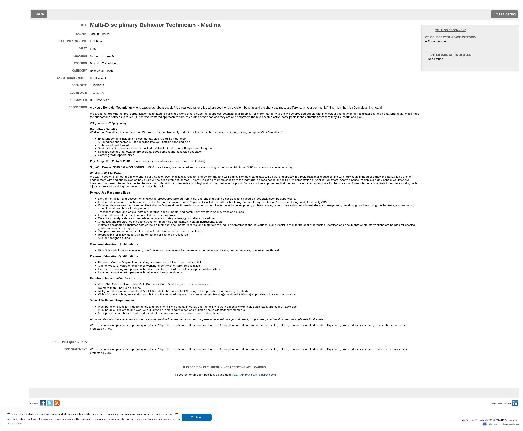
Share (39, 14)
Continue (196, 417)
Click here (493, 424)
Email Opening (504, 14)
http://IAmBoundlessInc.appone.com (254, 374)
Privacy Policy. (14, 423)
